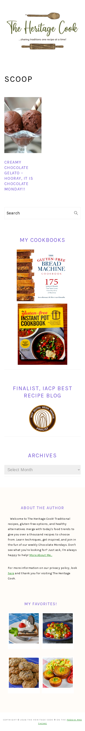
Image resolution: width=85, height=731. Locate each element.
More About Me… (40, 555)
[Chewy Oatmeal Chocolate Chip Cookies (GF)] (24, 673)
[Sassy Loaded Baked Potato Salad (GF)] (58, 628)
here (11, 573)
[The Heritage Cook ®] (42, 51)
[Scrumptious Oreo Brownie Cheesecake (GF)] (24, 628)
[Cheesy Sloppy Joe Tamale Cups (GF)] (58, 673)
